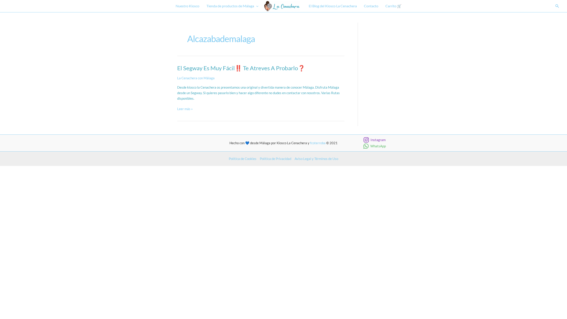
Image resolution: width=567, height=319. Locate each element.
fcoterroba (318, 143)
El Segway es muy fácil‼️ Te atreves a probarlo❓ (241, 68)
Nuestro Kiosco (187, 6)
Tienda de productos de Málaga (230, 6)
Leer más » (185, 109)
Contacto (371, 6)
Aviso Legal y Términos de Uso (316, 159)
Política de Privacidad (275, 159)
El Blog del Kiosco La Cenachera (333, 6)
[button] (256, 6)
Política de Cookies (242, 159)
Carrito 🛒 (393, 6)
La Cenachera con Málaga (196, 78)
